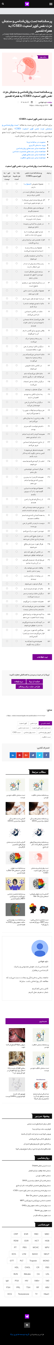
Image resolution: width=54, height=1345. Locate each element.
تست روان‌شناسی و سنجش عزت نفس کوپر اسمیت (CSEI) (27, 127)
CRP (16, 1234)
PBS (25, 1247)
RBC (36, 1234)
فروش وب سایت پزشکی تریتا (41, 1129)
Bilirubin (27, 1274)
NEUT (46, 1254)
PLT (21, 1261)
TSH (28, 1287)
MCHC (36, 1247)
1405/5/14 (25, 102)
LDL (47, 1274)
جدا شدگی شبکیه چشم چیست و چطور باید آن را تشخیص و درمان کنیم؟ (41, 1096)
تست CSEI (16, 732)
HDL (17, 1267)
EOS (14, 1254)
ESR (26, 1234)
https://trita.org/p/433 (38, 105)
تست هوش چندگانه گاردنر (42, 1215)
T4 (36, 1294)
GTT (12, 1261)
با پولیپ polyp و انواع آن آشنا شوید (15, 1046)
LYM (24, 1254)
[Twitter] (39, 755)
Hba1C (46, 1294)
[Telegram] (33, 755)
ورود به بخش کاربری (37, 145)
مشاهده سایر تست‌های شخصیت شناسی (29, 151)
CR (37, 1267)
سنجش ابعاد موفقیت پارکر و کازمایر (39, 1170)
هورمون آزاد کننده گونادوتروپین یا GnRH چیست (15, 1095)
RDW (16, 1241)
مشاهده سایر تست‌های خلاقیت (32, 158)
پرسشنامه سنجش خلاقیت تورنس (39, 796)
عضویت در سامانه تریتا (36, 142)
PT (15, 1247)
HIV (26, 1281)
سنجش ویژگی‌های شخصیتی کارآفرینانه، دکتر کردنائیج (33, 1185)
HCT (37, 1241)
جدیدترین (43, 1021)
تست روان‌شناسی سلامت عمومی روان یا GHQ (36, 1205)
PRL (18, 1287)
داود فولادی (45, 102)
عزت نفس (33, 723)
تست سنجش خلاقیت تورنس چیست (15, 796)
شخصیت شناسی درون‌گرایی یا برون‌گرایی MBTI (35, 1200)
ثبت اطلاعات (42, 657)
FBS (47, 1267)
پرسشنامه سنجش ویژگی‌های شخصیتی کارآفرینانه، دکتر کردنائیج (39, 844)
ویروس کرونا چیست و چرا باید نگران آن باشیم (36, 1134)
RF (37, 1287)
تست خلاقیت (46, 737)
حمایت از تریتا (34, 681)
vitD (47, 1281)
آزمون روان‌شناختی (45, 732)
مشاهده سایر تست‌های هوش (33, 154)
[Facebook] (46, 755)
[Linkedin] (13, 755)
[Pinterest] (19, 755)
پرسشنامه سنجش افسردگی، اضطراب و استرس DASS (39, 820)
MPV (47, 1247)
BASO (35, 1254)
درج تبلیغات (18, 681)
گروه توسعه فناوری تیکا (19, 1334)
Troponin (33, 1261)
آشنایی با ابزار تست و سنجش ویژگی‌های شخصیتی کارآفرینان (16, 844)
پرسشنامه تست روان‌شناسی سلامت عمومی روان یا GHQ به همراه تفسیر (15, 922)
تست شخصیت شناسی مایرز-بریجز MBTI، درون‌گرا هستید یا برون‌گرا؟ (38, 922)
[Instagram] (27, 1325)
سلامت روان (43, 57)
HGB (47, 1241)
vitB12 (36, 1281)
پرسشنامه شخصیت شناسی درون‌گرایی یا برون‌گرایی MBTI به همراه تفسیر (16, 896)
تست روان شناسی (29, 732)
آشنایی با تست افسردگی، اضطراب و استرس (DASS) (16, 820)
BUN (16, 1274)
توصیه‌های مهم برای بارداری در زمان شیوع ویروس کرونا (33, 1149)
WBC (47, 1234)
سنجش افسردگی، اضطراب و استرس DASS (36, 1180)
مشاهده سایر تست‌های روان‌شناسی (30, 148)
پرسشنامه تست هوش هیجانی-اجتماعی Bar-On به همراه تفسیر (15, 870)
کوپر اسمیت (23, 723)
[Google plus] (26, 755)
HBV (47, 1287)
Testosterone (23, 1294)
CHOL (27, 1267)
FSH (8, 1287)
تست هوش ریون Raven (43, 1210)
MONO (46, 1261)
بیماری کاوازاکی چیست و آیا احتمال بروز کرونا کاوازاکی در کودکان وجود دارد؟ (16, 1070)
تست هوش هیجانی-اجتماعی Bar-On (38, 1195)
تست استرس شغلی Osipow (41, 1165)
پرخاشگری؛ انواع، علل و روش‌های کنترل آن (37, 1144)
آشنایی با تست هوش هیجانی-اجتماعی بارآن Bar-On (38, 895)
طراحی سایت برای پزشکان (29, 686)
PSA (17, 1281)
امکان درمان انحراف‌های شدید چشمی (39, 1124)
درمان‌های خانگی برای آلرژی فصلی (40, 1139)
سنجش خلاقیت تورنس (43, 1175)
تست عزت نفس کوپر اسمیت (41, 728)
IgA (7, 1281)
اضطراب (27, 184)
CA (38, 1274)
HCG (9, 1294)
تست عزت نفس (23, 728)
